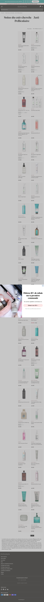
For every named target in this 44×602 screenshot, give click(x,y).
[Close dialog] (43, 285)
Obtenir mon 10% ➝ (33, 305)
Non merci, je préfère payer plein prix (33, 308)
